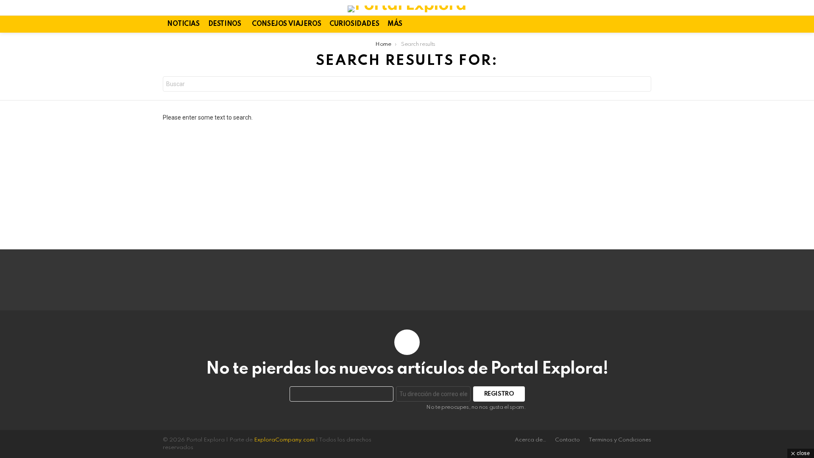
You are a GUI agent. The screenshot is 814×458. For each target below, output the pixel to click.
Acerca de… (530, 440)
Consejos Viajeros (286, 24)
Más (394, 24)
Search (642, 85)
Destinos (224, 24)
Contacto (567, 440)
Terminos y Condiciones (619, 440)
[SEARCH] (646, 24)
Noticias (183, 24)
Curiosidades (354, 24)
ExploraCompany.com (284, 440)
